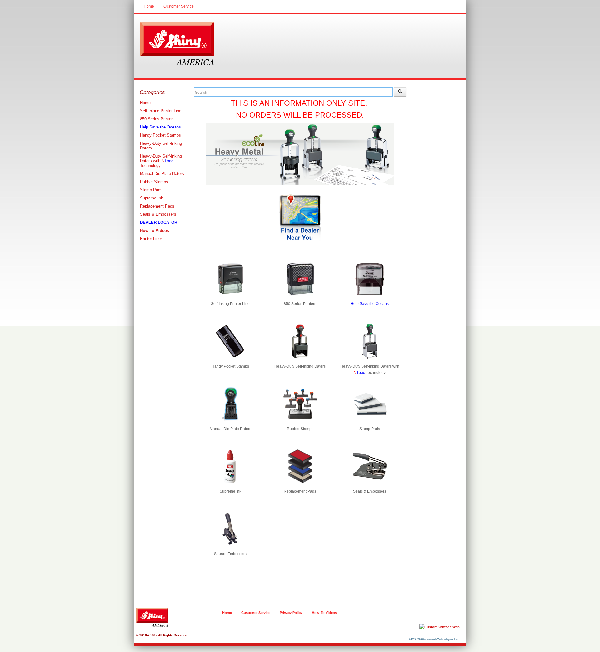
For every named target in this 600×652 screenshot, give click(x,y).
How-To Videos (324, 612)
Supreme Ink (151, 198)
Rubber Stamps (154, 181)
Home (149, 6)
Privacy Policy (291, 612)
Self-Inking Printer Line (160, 110)
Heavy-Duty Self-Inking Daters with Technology (161, 161)
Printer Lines (151, 238)
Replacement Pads (157, 206)
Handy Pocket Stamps (160, 135)
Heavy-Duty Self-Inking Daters (161, 145)
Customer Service (178, 6)
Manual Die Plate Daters (162, 173)
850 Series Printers (157, 119)
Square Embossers (230, 554)
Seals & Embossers (158, 214)
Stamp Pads (151, 190)
